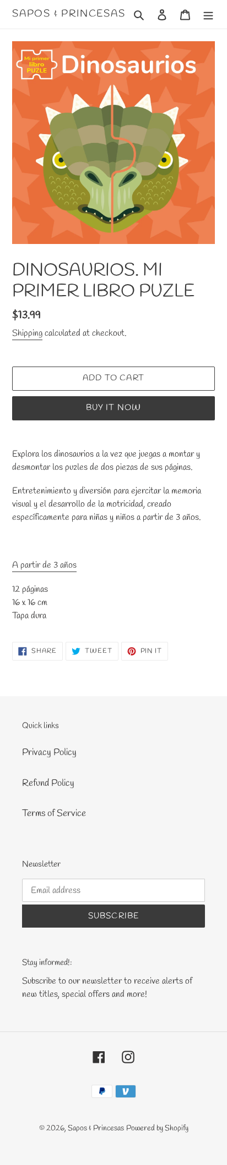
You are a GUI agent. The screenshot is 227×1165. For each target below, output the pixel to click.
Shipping (27, 333)
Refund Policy (48, 783)
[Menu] (208, 14)
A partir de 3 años (44, 565)
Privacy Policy (49, 752)
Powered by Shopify (157, 1128)
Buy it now (114, 407)
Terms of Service (54, 813)
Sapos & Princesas (69, 14)
